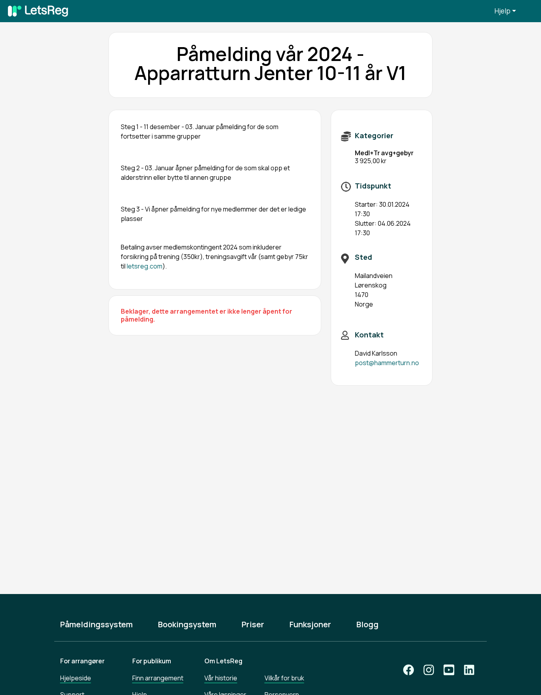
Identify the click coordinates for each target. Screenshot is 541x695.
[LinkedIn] (469, 670)
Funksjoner (310, 624)
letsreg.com (144, 266)
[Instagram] (429, 670)
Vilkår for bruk (284, 678)
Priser (253, 624)
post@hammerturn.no (387, 362)
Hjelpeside (75, 678)
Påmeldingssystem (96, 624)
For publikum (151, 661)
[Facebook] (408, 670)
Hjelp (503, 10)
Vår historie (220, 678)
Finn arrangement (157, 678)
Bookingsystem (187, 624)
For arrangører (82, 661)
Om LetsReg (223, 661)
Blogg (367, 624)
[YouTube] (449, 670)
